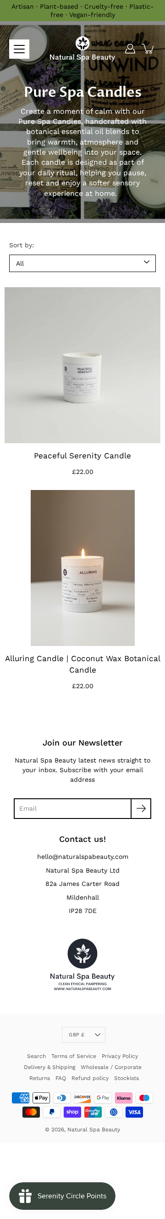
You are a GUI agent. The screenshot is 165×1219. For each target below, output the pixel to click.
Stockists (126, 1078)
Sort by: (21, 245)
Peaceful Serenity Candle (82, 455)
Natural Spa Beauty (93, 1129)
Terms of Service (73, 1056)
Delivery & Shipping (49, 1067)
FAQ (60, 1078)
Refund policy (90, 1078)
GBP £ (76, 1035)
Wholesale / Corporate (111, 1067)
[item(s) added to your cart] (148, 48)
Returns (39, 1078)
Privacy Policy (120, 1056)
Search (36, 1056)
